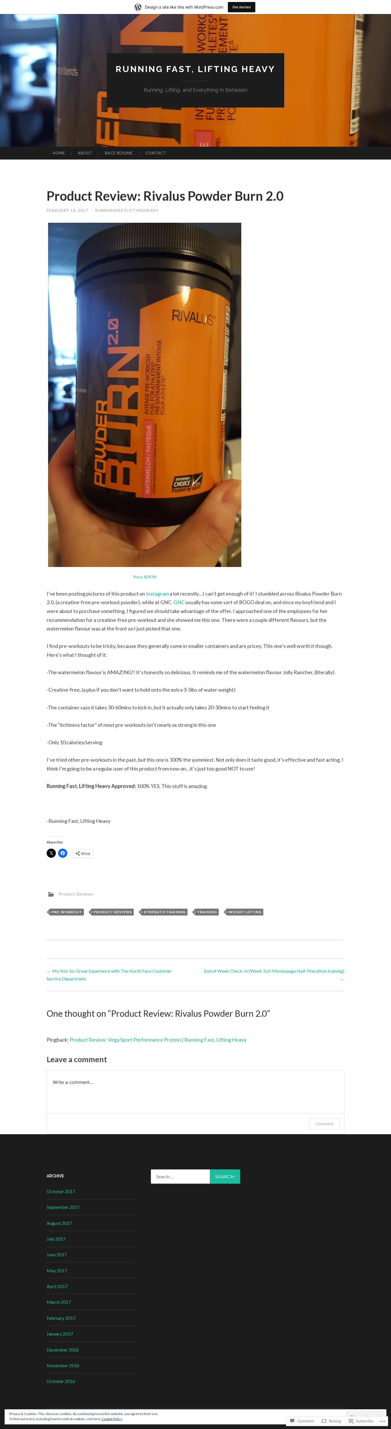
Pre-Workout (67, 912)
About (85, 153)
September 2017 (63, 1207)
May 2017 (57, 1270)
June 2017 (57, 1254)
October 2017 (61, 1191)
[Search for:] (195, 1176)
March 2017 (59, 1302)
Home (59, 153)
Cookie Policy (112, 1419)
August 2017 (59, 1223)
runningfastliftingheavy (127, 210)
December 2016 (63, 1349)
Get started (241, 7)
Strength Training (165, 912)
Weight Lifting (245, 912)
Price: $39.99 (145, 576)
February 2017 (61, 1318)
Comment (324, 1123)
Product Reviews (76, 893)
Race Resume (119, 153)
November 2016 (63, 1365)
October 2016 (61, 1381)
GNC (179, 602)
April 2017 (57, 1286)
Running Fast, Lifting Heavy (195, 69)
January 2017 (60, 1333)
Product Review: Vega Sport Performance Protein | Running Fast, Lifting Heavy (158, 1039)
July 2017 (56, 1238)
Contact (156, 153)
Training (207, 912)
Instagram (158, 593)
